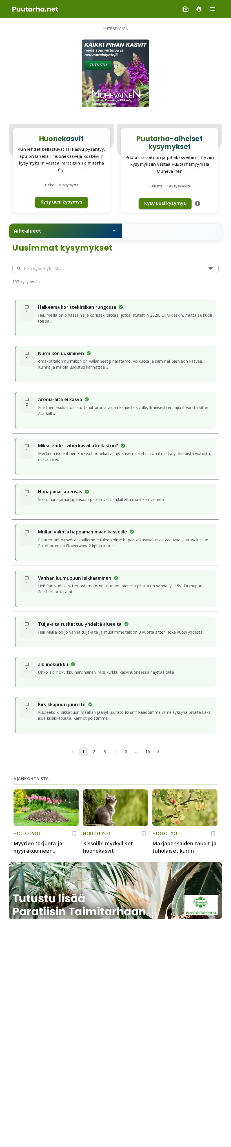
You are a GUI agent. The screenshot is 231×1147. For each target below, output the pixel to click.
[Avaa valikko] (212, 9)
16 (147, 751)
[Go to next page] (158, 751)
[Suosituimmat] (199, 9)
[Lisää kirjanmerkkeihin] (74, 833)
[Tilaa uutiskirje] (185, 9)
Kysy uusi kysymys (61, 202)
